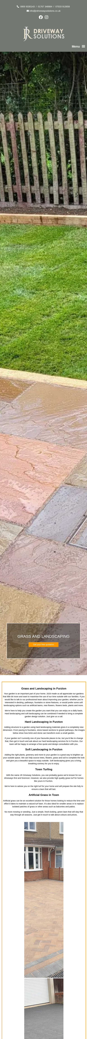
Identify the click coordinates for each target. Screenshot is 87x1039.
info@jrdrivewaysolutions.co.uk (45, 11)
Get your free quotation (43, 644)
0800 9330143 (27, 6)
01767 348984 (45, 6)
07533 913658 (62, 6)
